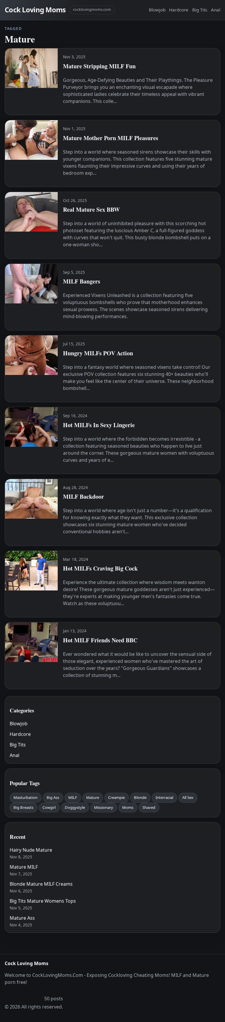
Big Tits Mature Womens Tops (43, 901)
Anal (215, 10)
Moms (127, 807)
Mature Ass (22, 918)
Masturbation (25, 797)
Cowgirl (49, 807)
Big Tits (199, 10)
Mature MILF (24, 867)
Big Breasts (23, 807)
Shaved (148, 807)
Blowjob (157, 10)
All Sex (187, 797)
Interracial (164, 797)
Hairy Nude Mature (31, 850)
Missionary (103, 807)
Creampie (116, 797)
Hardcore (178, 10)
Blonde (140, 797)
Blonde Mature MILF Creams (41, 884)
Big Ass (53, 797)
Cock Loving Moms (35, 9)
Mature (92, 797)
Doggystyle (75, 807)
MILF (72, 797)
